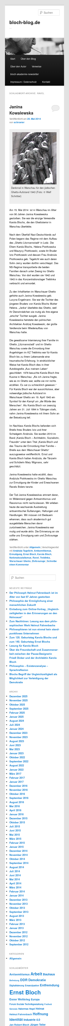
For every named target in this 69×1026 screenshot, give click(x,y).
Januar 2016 (16, 814)
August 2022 (16, 765)
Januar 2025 (16, 716)
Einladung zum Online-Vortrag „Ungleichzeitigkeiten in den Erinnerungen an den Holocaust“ (34, 613)
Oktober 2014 (17, 859)
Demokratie (37, 980)
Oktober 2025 (17, 704)
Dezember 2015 (18, 818)
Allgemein (34, 547)
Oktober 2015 (17, 822)
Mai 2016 (14, 806)
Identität (16, 1019)
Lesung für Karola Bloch (23, 645)
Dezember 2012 (18, 932)
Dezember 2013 (18, 899)
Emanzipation (32, 985)
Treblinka (45, 557)
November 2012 (18, 936)
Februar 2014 (17, 891)
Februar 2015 (17, 843)
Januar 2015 (16, 847)
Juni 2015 (15, 830)
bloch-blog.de (24, 22)
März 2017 (15, 773)
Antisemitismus (42, 550)
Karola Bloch (44, 554)
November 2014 (18, 855)
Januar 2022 (16, 769)
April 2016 (15, 810)
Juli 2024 (14, 725)
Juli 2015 (14, 826)
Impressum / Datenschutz (23, 81)
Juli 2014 (14, 871)
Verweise (36, 66)
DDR (24, 979)
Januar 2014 (16, 895)
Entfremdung (49, 985)
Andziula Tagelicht (23, 550)
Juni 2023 (15, 745)
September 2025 (18, 708)
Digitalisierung (16, 985)
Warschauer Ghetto (20, 561)
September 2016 (18, 798)
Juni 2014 (15, 875)
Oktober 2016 (17, 794)
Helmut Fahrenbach (20, 1014)
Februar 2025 (17, 712)
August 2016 (16, 802)
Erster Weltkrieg (19, 999)
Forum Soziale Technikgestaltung (26, 1004)
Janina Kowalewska (21, 110)
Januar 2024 (16, 729)
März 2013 (15, 920)
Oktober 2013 (17, 908)
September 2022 (18, 761)
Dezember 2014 (18, 851)
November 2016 (18, 790)
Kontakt (46, 81)
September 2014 (18, 863)
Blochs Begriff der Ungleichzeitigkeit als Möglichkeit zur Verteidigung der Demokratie (33, 678)
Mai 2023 (14, 749)
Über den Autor (18, 66)
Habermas (23, 1008)
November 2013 (18, 904)
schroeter (19, 122)
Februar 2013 (17, 924)
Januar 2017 (16, 782)
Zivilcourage (38, 561)
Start (12, 58)
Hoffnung (40, 1013)
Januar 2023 (16, 753)
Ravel (36, 557)
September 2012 (18, 944)
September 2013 (18, 912)
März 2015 (15, 838)
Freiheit (48, 1004)
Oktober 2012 (17, 940)
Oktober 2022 (17, 757)
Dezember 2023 (18, 733)
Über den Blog (28, 58)
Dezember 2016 (18, 786)
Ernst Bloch (29, 554)
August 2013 (16, 916)
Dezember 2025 (18, 696)
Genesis (13, 1008)
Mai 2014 (14, 879)
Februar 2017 (17, 777)
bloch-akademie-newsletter (24, 74)
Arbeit (36, 974)
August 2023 (16, 741)
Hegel (32, 1008)
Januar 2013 (16, 928)
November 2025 (18, 700)
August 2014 (16, 867)
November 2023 (18, 737)
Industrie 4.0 (32, 1020)
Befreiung (14, 980)
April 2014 (15, 883)
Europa (35, 999)
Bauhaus (49, 974)
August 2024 (16, 720)
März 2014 (15, 887)
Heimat (40, 1008)
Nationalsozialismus (20, 557)
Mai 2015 (14, 834)
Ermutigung (15, 554)
